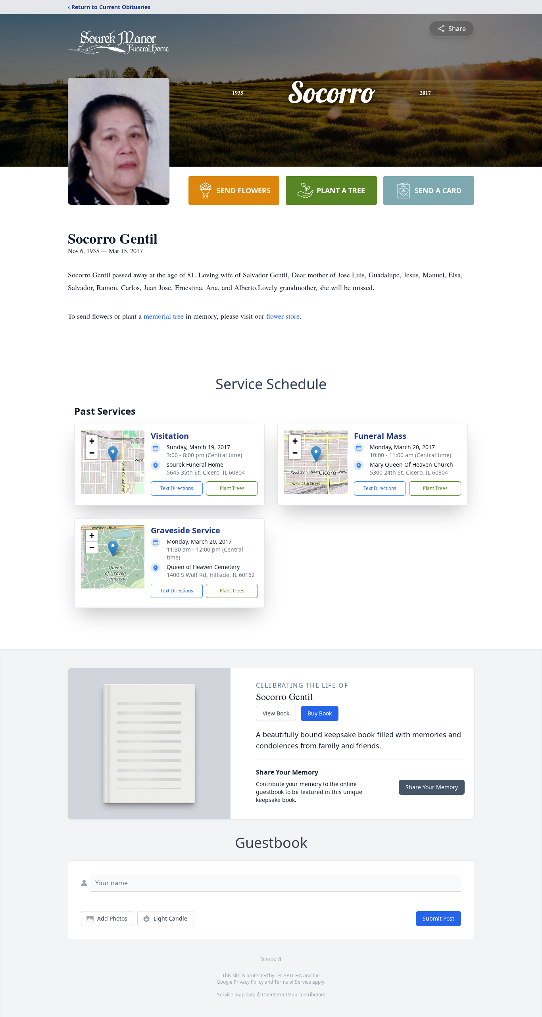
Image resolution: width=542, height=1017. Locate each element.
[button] (113, 454)
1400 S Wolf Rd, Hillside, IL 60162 (211, 575)
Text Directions (176, 488)
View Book (276, 713)
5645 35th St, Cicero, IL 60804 (206, 472)
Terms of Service (292, 982)
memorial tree (164, 316)
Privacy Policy (248, 982)
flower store (283, 316)
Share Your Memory (432, 787)
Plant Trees (232, 488)
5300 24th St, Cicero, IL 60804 (409, 472)
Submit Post (438, 918)
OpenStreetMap (279, 994)
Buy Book (320, 713)
